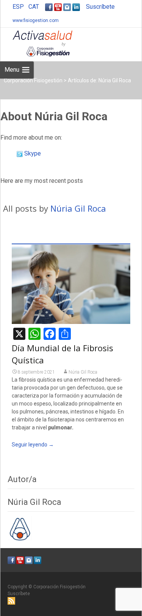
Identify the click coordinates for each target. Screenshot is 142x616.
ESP (18, 6)
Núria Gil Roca (78, 208)
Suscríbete (100, 6)
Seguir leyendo (33, 445)
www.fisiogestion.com (35, 20)
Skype (32, 153)
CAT (33, 6)
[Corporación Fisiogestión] (36, 43)
